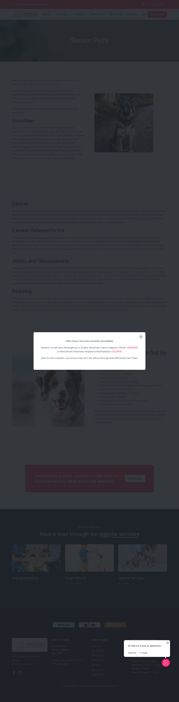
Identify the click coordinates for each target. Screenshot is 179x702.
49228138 (117, 351)
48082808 (132, 347)
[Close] (140, 336)
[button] (166, 663)
